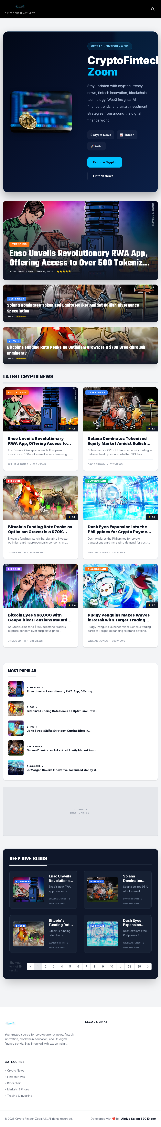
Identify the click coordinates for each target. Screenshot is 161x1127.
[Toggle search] (152, 9)
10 (111, 966)
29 (139, 966)
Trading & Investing (18, 1095)
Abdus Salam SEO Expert (138, 1118)
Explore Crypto (104, 162)
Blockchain (13, 1083)
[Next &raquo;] (148, 966)
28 (129, 966)
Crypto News (14, 1070)
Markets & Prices (17, 1089)
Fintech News (103, 176)
